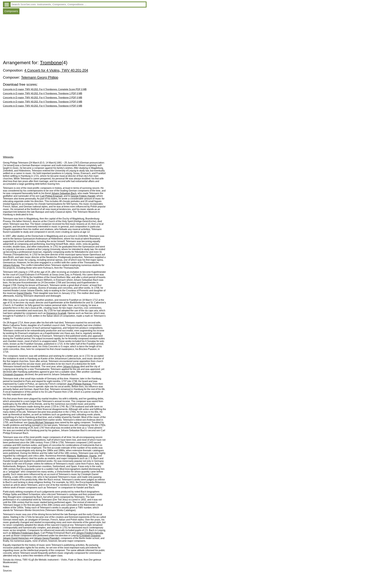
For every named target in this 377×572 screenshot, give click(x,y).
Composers (11, 11)
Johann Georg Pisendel (46, 538)
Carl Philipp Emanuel (51, 196)
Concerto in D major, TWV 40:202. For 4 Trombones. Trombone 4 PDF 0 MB (42, 106)
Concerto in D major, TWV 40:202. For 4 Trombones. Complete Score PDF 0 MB (45, 89)
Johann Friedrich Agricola (89, 533)
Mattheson (82, 455)
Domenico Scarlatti (56, 313)
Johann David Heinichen (16, 538)
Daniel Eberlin (24, 293)
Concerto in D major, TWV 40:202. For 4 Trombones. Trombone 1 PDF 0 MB (42, 93)
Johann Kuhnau (11, 265)
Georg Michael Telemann (41, 422)
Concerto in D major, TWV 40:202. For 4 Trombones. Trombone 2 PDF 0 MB (42, 97)
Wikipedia (8, 157)
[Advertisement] (75, 37)
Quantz (93, 455)
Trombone (51, 62)
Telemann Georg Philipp (39, 77)
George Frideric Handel (83, 196)
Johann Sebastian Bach (63, 193)
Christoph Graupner (13, 374)
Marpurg (71, 455)
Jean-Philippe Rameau (79, 384)
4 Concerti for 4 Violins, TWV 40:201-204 (56, 70)
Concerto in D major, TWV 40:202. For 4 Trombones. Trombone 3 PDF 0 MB (42, 101)
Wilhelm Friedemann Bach (25, 533)
